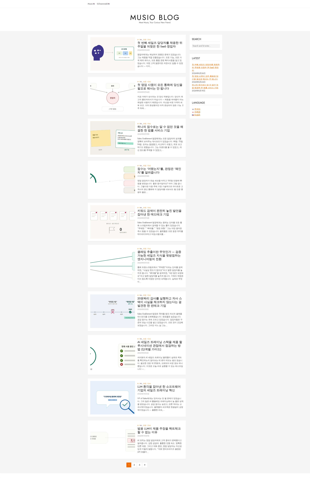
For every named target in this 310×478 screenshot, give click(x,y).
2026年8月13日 (143, 218)
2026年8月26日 (143, 50)
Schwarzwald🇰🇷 (103, 3)
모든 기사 (147, 40)
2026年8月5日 (143, 309)
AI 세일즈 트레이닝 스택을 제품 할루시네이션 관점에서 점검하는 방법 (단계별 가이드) (159, 345)
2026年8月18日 (143, 176)
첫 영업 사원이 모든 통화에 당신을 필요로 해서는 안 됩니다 (159, 86)
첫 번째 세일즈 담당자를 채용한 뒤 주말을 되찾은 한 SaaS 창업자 (159, 44)
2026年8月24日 (143, 92)
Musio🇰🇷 (91, 3)
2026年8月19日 (143, 134)
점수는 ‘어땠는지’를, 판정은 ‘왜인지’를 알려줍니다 (159, 170)
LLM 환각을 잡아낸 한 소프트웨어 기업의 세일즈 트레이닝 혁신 (159, 388)
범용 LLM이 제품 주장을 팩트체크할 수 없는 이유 (159, 430)
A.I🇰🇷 (139, 40)
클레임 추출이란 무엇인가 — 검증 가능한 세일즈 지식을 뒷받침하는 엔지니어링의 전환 (159, 255)
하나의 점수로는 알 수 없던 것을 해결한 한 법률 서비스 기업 (160, 128)
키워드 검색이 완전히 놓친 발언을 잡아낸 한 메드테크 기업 (159, 212)
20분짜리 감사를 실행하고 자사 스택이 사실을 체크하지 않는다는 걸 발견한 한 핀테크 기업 (159, 302)
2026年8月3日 (143, 353)
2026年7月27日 (143, 436)
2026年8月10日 (143, 263)
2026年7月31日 (143, 394)
